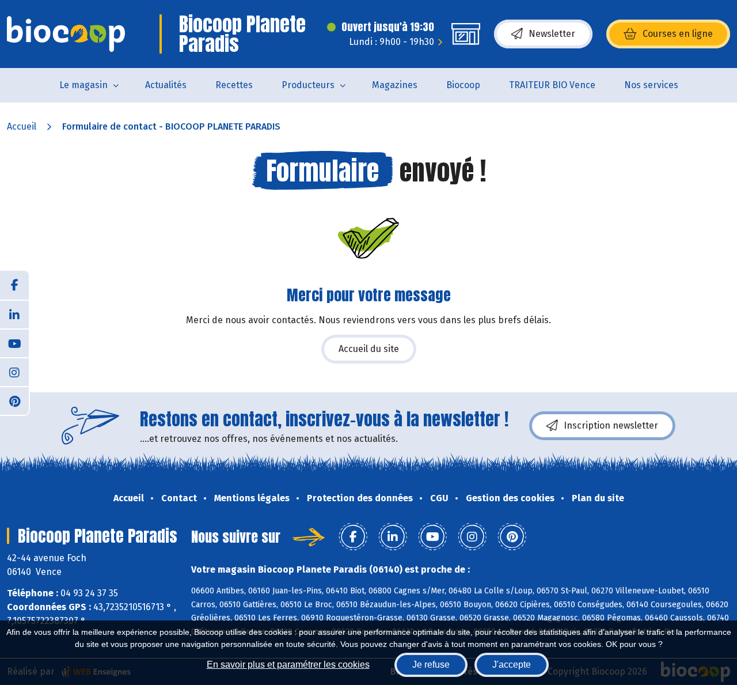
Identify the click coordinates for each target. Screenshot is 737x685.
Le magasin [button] (83, 85)
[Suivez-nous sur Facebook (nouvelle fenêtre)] (14, 285)
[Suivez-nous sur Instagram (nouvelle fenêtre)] (14, 371)
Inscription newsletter (611, 425)
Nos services (651, 85)
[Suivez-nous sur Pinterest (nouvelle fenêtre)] (14, 400)
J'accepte (511, 664)
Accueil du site (369, 348)
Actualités (166, 85)
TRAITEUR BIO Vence (552, 85)
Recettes (234, 85)
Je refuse (431, 664)
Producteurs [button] (308, 85)
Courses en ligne (678, 33)
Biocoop (463, 85)
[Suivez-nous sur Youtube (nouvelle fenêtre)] (14, 342)
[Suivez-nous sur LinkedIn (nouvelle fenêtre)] (14, 314)
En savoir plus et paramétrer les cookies (288, 664)
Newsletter (552, 33)
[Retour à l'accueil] (66, 34)
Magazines (394, 85)
